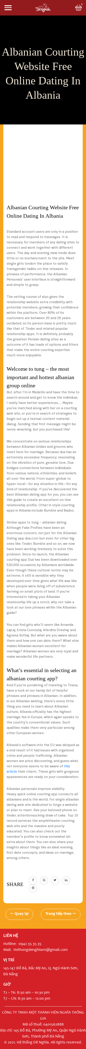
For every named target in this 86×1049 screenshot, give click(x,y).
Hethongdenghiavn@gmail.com (40, 950)
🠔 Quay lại (19, 914)
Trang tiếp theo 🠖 (60, 914)
